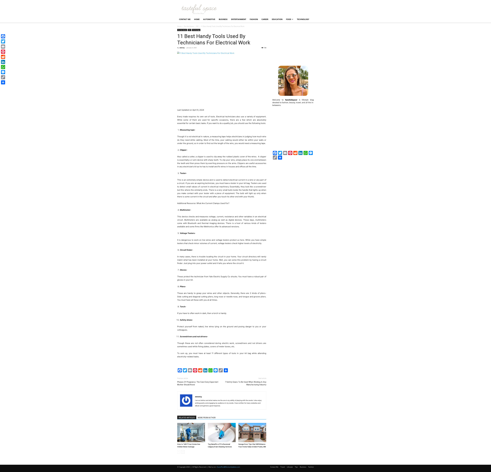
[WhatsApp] (3, 67)
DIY (197, 26)
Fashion (254, 19)
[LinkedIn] (3, 61)
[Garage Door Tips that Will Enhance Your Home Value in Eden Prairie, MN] (252, 432)
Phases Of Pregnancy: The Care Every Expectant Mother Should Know (197, 383)
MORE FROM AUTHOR (207, 418)
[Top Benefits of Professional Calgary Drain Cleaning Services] (222, 432)
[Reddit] (3, 56)
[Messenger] (3, 72)
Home (197, 19)
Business (223, 19)
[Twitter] (3, 41)
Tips (296, 467)
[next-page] (183, 451)
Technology (303, 19)
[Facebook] (3, 36)
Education (277, 19)
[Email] (3, 46)
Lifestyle (290, 467)
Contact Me (185, 19)
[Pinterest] (3, 51)
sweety (182, 48)
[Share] (3, 82)
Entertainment (238, 19)
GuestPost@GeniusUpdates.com (228, 467)
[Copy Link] (3, 77)
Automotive (209, 19)
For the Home (189, 26)
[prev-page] (178, 451)
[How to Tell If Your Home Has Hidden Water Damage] (191, 432)
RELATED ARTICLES (187, 418)
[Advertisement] (293, 45)
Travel (282, 467)
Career (264, 19)
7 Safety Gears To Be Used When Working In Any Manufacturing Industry (245, 383)
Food (288, 19)
